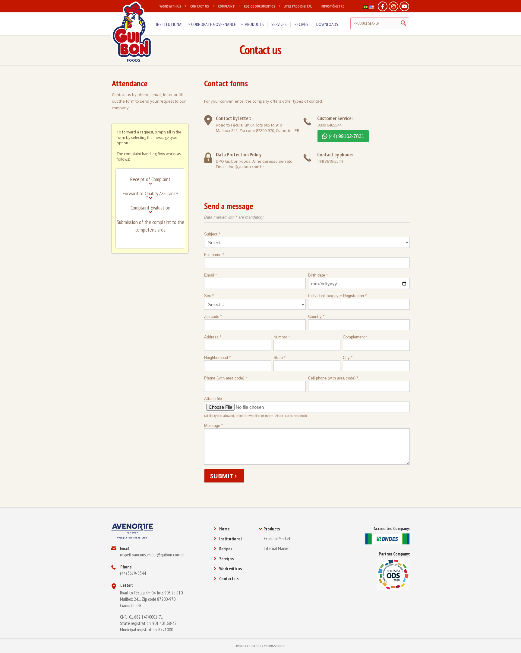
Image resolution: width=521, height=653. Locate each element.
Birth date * (318, 275)
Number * (281, 337)
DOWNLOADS (327, 24)
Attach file (255, 407)
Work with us (230, 568)
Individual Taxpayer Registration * (337, 295)
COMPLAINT (226, 6)
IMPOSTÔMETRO (333, 6)
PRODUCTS (254, 24)
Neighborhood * (217, 357)
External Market (277, 538)
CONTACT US (199, 6)
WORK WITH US (170, 6)
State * (279, 357)
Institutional (230, 539)
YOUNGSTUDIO (275, 646)
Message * (213, 425)
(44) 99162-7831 (346, 136)
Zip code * (213, 316)
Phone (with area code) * (225, 378)
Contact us (228, 578)
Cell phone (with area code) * (333, 378)
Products (272, 529)
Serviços (226, 559)
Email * (210, 275)
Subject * (212, 234)
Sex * (209, 295)
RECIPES (301, 24)
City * (347, 357)
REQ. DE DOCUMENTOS (259, 6)
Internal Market (277, 548)
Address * (212, 337)
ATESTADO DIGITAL (298, 6)
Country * (316, 316)
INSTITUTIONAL (169, 24)
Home (224, 529)
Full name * (214, 254)
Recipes (225, 549)
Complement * (355, 337)
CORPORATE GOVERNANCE (213, 24)
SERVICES (279, 24)
